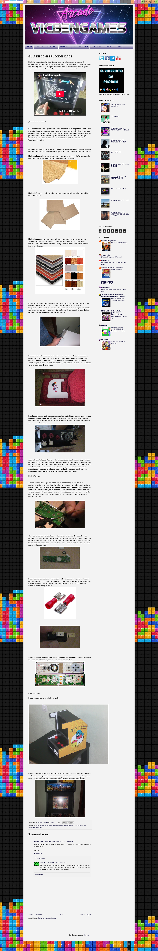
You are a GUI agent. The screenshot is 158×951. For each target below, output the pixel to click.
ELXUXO (104, 325)
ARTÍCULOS (52, 47)
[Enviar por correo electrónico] (63, 822)
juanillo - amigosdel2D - (42, 841)
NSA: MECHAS (116, 152)
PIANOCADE (115, 116)
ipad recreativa (68, 825)
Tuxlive (42, 862)
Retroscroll (105, 260)
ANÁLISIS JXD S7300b (118, 188)
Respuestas (41, 858)
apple (37, 825)
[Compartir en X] (68, 822)
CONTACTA (96, 47)
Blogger (86, 935)
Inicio (61, 915)
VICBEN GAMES (43, 822)
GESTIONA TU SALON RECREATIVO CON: (118, 177)
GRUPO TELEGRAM (113, 47)
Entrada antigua (85, 915)
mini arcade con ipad (80, 825)
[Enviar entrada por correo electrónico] (58, 822)
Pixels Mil (104, 340)
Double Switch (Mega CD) (119, 242)
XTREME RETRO (107, 282)
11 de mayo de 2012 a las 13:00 (56, 862)
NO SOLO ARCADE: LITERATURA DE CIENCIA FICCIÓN (119, 214)
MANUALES (65, 47)
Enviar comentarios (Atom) (47, 918)
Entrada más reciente (36, 915)
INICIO (29, 47)
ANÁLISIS (39, 47)
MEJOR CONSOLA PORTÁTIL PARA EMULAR (120, 129)
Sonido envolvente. (117, 269)
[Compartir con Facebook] (70, 822)
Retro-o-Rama (106, 287)
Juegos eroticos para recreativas (118, 105)
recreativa (32, 827)
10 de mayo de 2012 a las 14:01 (62, 841)
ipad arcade (59, 825)
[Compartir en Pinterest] (73, 822)
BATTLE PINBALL (106, 284)
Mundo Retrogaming (108, 241)
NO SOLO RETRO (81, 47)
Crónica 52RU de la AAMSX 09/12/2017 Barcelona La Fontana (118, 329)
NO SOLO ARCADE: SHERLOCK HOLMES (118, 141)
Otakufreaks (105, 255)
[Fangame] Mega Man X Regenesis (111, 257)
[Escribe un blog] (66, 822)
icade (50, 825)
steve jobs (39, 827)
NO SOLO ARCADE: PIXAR (120, 200)
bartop (46, 825)
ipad (54, 825)
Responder (38, 854)
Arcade (42, 825)
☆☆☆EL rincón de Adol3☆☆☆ (112, 268)
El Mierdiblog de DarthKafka (111, 311)
